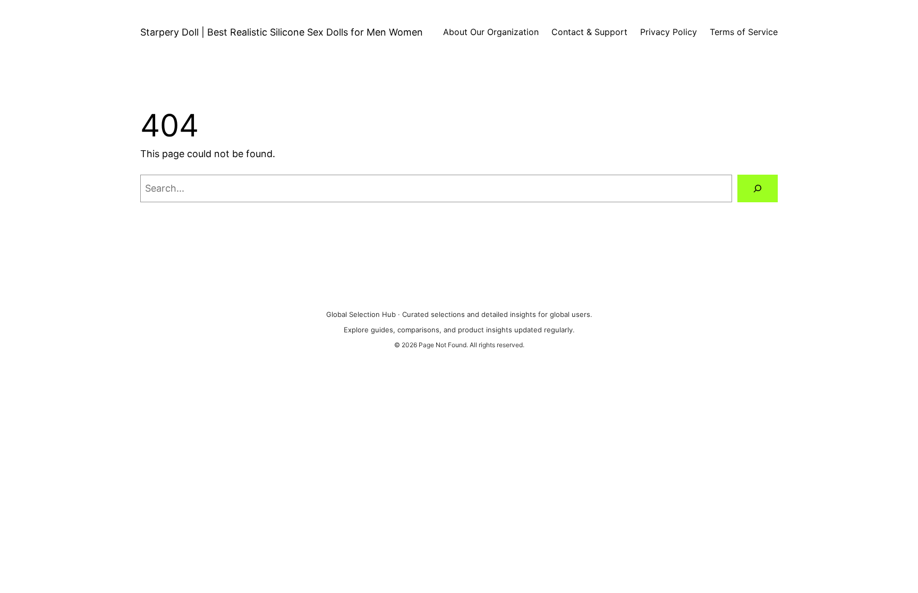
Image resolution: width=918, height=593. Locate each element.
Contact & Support (589, 32)
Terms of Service (744, 32)
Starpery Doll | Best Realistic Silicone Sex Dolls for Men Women (281, 32)
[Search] (757, 188)
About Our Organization (491, 32)
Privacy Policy (668, 32)
